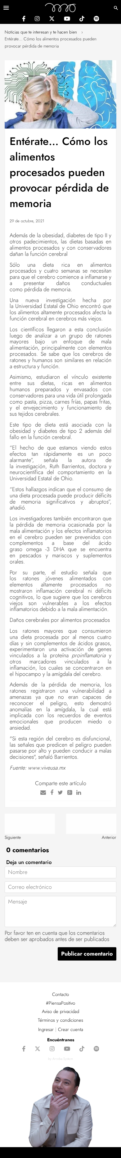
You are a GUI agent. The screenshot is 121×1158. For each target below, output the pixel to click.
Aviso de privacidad (60, 1011)
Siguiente (13, 837)
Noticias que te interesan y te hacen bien (41, 32)
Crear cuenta (70, 1029)
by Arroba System (60, 1058)
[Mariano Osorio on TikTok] (81, 19)
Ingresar (46, 1029)
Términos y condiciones (60, 1020)
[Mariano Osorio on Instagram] (37, 19)
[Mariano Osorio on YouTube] (67, 19)
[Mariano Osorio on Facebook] (23, 19)
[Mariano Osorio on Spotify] (96, 19)
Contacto (60, 994)
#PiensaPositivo (60, 1003)
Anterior (109, 837)
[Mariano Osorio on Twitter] (52, 19)
